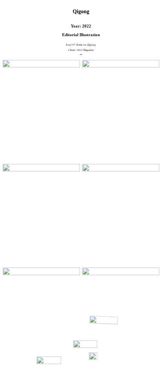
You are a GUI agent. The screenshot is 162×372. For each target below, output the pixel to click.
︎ (81, 53)
